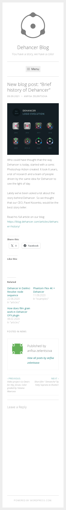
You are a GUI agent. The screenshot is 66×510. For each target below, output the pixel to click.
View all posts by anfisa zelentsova (40, 360)
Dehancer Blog (33, 47)
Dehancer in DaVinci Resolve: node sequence (18, 292)
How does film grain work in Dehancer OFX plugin (18, 312)
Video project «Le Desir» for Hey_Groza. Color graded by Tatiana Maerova (18, 385)
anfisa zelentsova (35, 96)
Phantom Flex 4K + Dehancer (44, 290)
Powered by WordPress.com (32, 500)
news (23, 331)
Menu (35, 69)
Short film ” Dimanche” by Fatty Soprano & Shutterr (46, 382)
